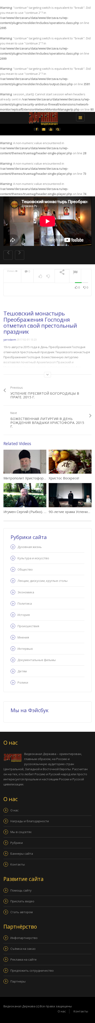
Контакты (17, 864)
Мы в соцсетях (21, 832)
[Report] (75, 273)
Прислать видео (22, 901)
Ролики (23, 682)
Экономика (26, 592)
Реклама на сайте (23, 959)
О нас (14, 810)
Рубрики (16, 843)
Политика (25, 603)
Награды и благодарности (29, 821)
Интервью (25, 649)
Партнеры (18, 981)
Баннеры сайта (21, 853)
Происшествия (28, 626)
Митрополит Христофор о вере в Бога (35, 478)
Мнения (23, 637)
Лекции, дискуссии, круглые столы (43, 581)
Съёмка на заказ (23, 949)
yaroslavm (9, 339)
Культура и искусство (33, 558)
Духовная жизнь (30, 547)
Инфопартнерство (24, 938)
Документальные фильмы (37, 660)
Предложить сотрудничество (32, 970)
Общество (25, 569)
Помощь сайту (21, 890)
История (24, 615)
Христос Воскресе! (64, 478)
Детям (22, 671)
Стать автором (21, 912)
